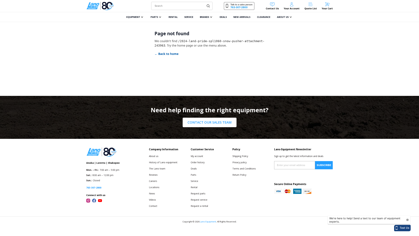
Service (194, 181)
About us (153, 156)
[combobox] (182, 6)
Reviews (153, 174)
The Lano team (157, 168)
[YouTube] (100, 201)
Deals (194, 168)
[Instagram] (88, 201)
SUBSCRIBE (324, 165)
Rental (194, 187)
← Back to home (167, 54)
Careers (153, 181)
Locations (154, 187)
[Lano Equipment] (100, 5)
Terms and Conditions (244, 168)
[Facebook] (94, 201)
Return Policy (239, 174)
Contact (153, 205)
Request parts (198, 193)
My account (197, 156)
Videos (152, 199)
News (152, 193)
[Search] (208, 6)
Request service (199, 199)
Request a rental (199, 205)
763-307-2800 (93, 187)
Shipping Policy (240, 156)
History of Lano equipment (163, 162)
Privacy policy (239, 162)
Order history (198, 162)
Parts (193, 174)
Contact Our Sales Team (210, 122)
